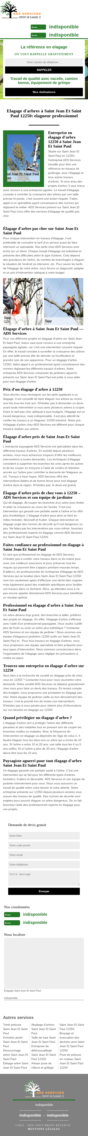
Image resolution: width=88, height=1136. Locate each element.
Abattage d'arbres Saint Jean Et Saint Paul (43, 1029)
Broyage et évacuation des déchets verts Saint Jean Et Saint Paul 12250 (72, 1042)
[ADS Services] (33, 10)
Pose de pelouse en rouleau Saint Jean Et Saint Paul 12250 (71, 1061)
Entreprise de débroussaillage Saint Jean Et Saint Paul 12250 (43, 1052)
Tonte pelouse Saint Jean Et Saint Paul (15, 1029)
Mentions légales (44, 1129)
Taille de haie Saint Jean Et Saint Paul (43, 1039)
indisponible (64, 26)
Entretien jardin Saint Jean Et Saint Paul (15, 1042)
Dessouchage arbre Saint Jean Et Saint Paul (15, 1055)
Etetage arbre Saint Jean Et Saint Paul (15, 1065)
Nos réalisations (44, 92)
